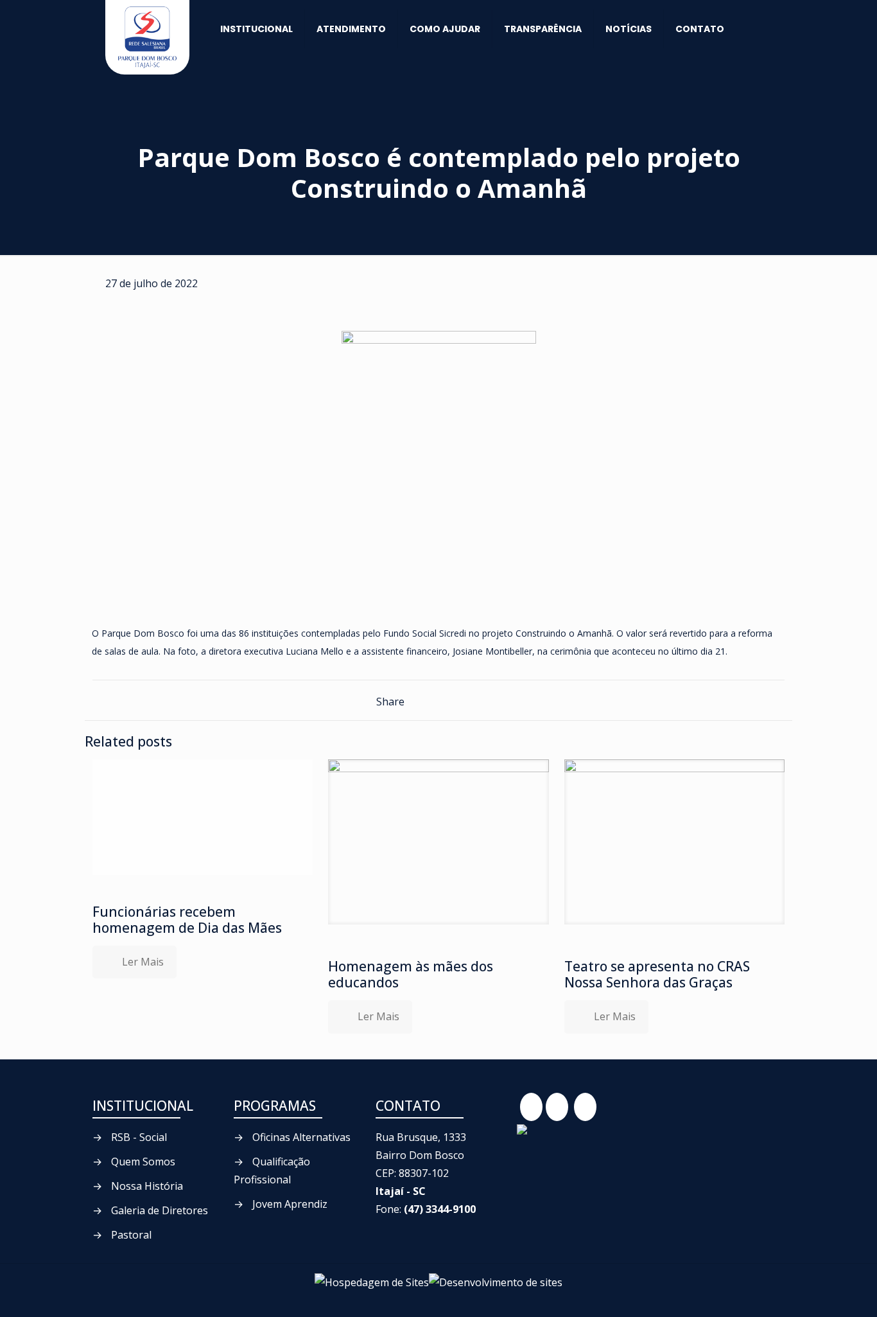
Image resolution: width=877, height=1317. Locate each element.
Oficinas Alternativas (301, 1137)
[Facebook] (531, 1107)
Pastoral (131, 1235)
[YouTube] (557, 1107)
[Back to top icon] (824, 1295)
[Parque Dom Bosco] (147, 37)
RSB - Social (139, 1137)
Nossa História (147, 1186)
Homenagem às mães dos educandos (410, 974)
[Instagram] (585, 1107)
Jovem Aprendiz (289, 1204)
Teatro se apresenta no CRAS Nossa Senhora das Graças (657, 974)
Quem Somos (143, 1161)
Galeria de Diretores (159, 1210)
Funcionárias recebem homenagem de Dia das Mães (187, 920)
